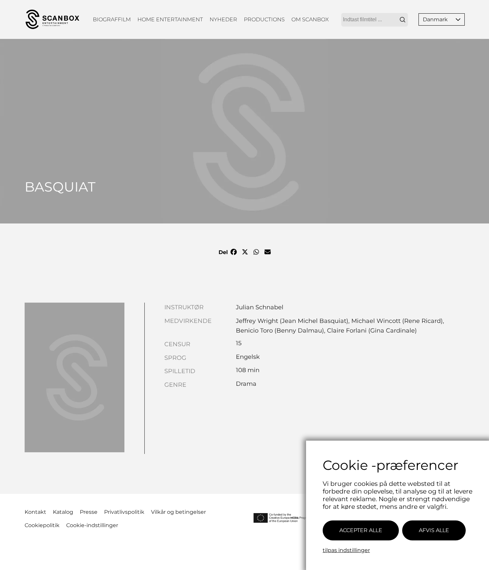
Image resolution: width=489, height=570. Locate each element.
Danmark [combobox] (435, 19)
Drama (246, 383)
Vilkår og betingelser (178, 512)
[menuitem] (112, 19)
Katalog (63, 512)
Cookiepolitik (42, 525)
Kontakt (35, 512)
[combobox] (374, 19)
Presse (88, 512)
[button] (458, 19)
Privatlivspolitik (124, 512)
